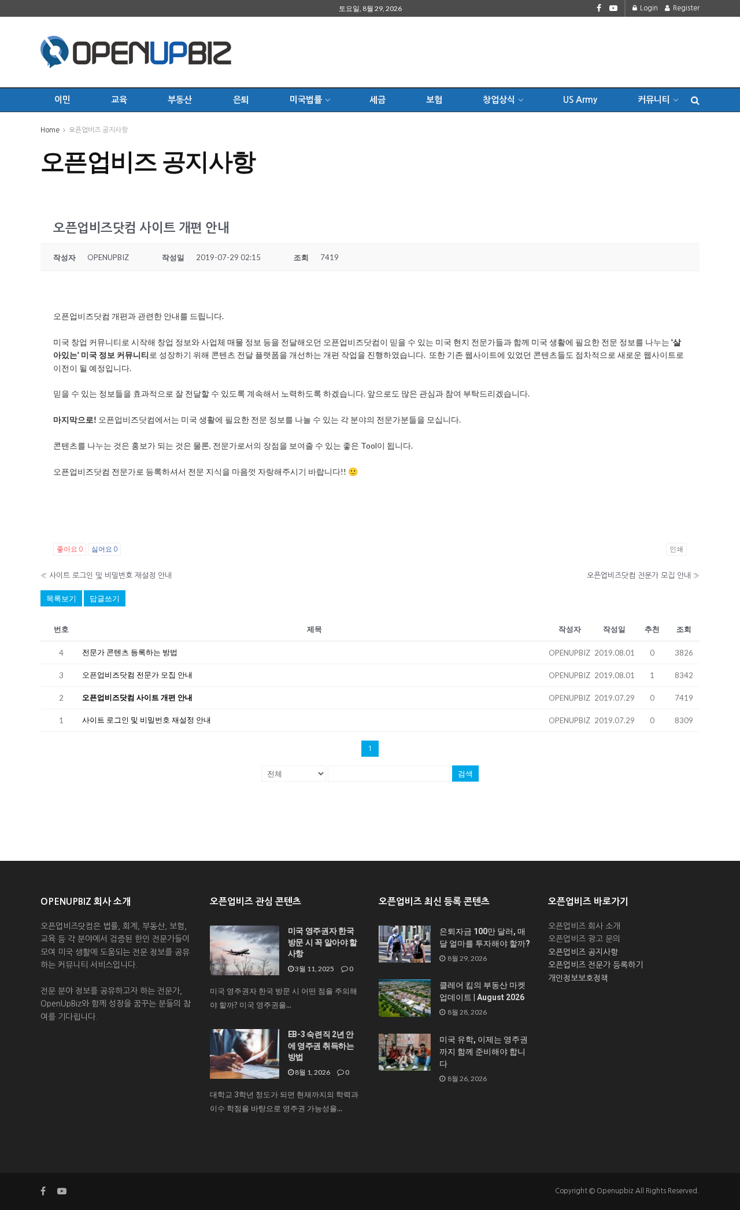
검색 (465, 773)
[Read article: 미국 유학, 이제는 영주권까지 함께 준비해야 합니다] (405, 1052)
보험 (434, 99)
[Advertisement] (489, 50)
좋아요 (70, 549)
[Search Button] (695, 100)
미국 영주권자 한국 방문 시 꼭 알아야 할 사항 (323, 942)
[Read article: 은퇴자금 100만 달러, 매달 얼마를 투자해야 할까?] (405, 944)
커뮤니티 (654, 99)
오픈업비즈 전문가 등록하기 (595, 965)
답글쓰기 (105, 598)
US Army (580, 99)
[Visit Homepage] (135, 52)
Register (685, 8)
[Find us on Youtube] (613, 8)
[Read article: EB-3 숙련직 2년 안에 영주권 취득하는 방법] (244, 1054)
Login (648, 8)
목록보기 (61, 598)
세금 (377, 99)
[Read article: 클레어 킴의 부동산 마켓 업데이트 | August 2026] (405, 997)
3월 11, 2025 (314, 968)
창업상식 (499, 99)
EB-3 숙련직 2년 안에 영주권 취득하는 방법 (321, 1045)
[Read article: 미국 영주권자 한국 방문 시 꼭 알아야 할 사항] (244, 950)
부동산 (180, 99)
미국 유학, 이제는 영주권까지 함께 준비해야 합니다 (483, 1051)
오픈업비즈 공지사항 (98, 130)
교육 (119, 99)
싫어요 (104, 549)
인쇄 (676, 549)
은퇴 (241, 99)
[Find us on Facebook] (599, 8)
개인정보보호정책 (578, 978)
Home (50, 130)
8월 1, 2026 (312, 1072)
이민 (62, 99)
